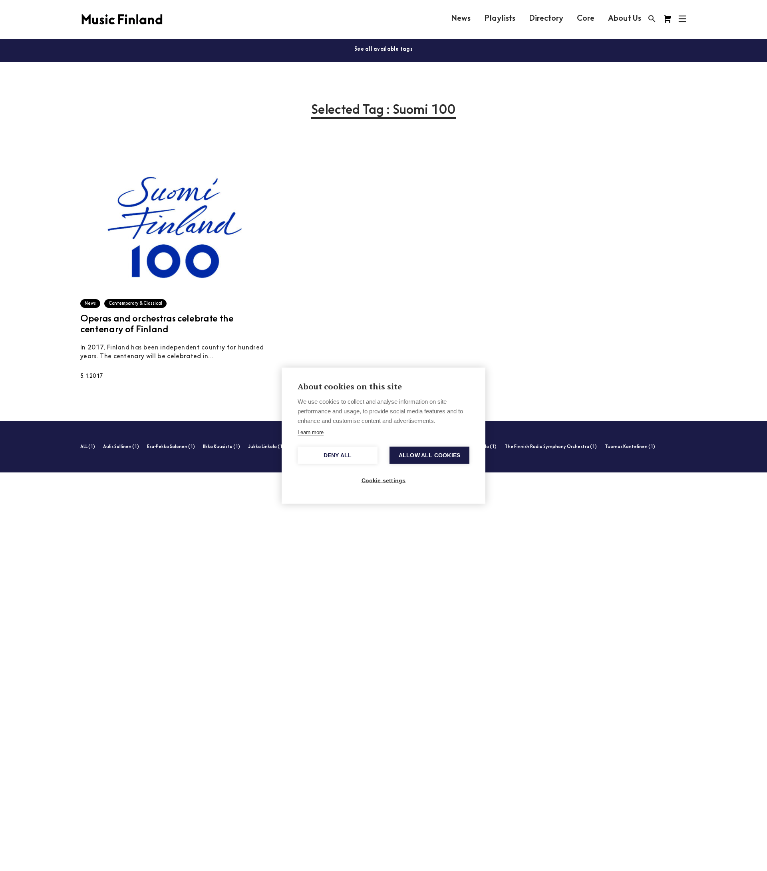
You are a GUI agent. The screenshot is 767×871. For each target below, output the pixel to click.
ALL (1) (87, 447)
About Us (624, 19)
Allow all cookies (429, 455)
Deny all (338, 455)
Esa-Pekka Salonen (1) (171, 447)
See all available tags (383, 49)
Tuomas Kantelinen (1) (630, 447)
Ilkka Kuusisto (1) (221, 447)
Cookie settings (384, 480)
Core (585, 19)
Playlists (499, 19)
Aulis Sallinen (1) (121, 447)
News (461, 19)
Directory (546, 19)
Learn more (311, 432)
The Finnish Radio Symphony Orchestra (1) (551, 447)
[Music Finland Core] (667, 19)
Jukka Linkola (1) (266, 447)
